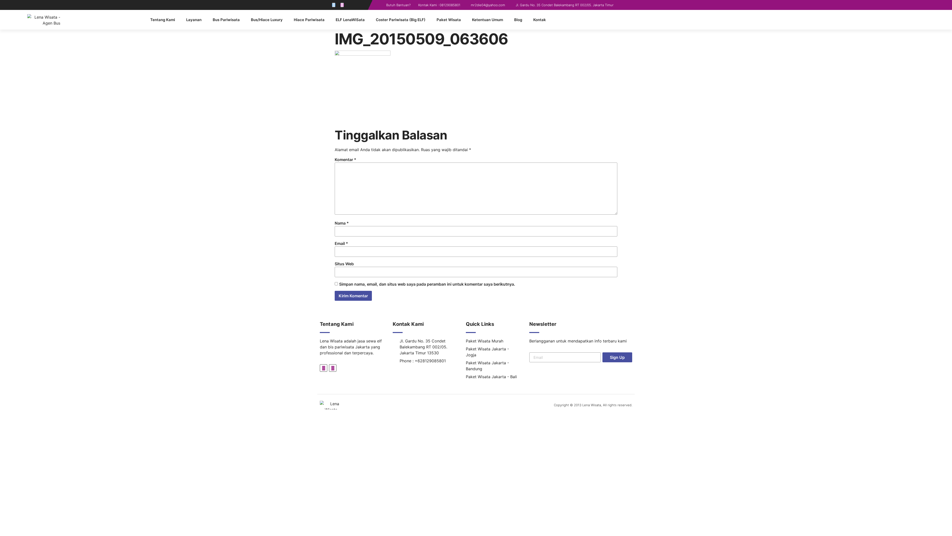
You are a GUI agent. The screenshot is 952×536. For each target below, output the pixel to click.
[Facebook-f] (333, 5)
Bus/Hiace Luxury (267, 19)
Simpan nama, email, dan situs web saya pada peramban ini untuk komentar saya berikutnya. (427, 284)
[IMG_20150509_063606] (362, 54)
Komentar (345, 159)
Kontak (539, 19)
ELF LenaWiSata (350, 19)
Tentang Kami (162, 19)
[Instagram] (342, 5)
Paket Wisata (449, 19)
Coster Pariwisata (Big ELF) (400, 19)
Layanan (194, 19)
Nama (342, 223)
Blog (518, 19)
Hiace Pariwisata (309, 19)
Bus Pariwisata (226, 19)
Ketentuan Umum (487, 19)
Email (341, 243)
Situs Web (344, 263)
